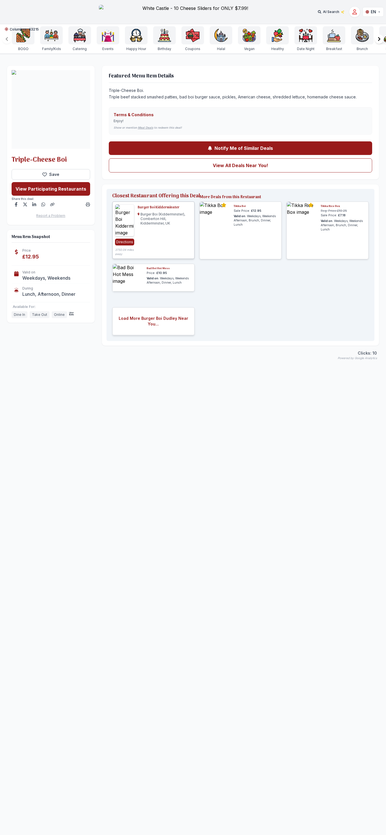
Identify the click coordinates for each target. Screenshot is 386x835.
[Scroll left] (6, 39)
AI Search (331, 12)
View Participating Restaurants (51, 189)
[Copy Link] (52, 204)
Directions (124, 242)
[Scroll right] (379, 39)
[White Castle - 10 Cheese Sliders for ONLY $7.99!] (193, 12)
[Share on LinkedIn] (34, 204)
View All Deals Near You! (240, 165)
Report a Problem (50, 215)
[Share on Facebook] (16, 204)
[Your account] (354, 12)
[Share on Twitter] (25, 204)
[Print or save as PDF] (88, 204)
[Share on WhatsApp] (43, 204)
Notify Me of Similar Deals (243, 148)
